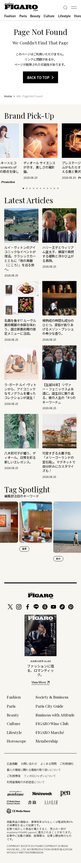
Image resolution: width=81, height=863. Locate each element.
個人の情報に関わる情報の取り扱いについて (34, 770)
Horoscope (16, 740)
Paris (23, 16)
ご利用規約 (66, 764)
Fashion (10, 16)
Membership (47, 740)
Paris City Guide (49, 706)
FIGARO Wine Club (52, 723)
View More (39, 682)
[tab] (23, 188)
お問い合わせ (29, 764)
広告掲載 (12, 764)
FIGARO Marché (50, 732)
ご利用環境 (13, 776)
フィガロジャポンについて (40, 776)
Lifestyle (64, 16)
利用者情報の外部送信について (26, 782)
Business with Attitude (55, 714)
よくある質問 (48, 764)
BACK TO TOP (38, 77)
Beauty (35, 16)
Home (8, 96)
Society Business (52, 696)
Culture (49, 16)
